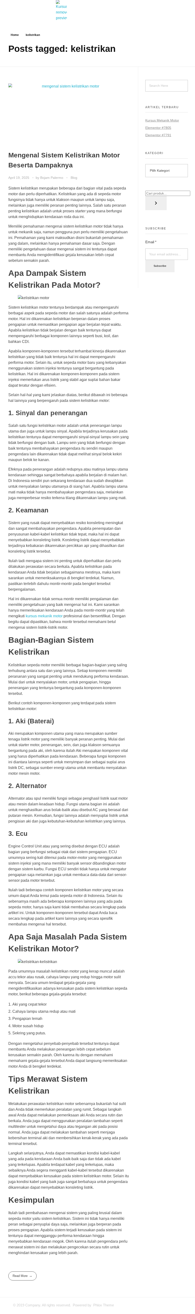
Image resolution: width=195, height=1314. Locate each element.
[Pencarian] (156, 203)
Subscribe (160, 265)
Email (150, 242)
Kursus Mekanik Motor (162, 120)
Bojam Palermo (52, 178)
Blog (74, 178)
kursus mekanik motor (44, 616)
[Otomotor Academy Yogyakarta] (97, 10)
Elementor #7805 (158, 128)
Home (15, 35)
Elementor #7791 (158, 135)
